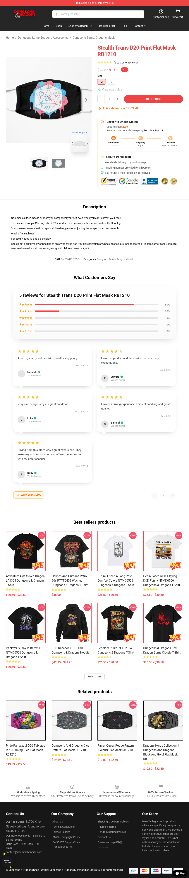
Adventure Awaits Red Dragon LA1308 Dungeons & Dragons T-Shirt (25, 580)
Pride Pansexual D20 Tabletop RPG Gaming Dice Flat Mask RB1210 (25, 750)
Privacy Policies (61, 831)
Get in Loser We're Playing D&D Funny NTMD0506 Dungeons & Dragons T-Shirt (161, 580)
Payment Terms (107, 826)
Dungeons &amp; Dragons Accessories (43, 37)
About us (57, 821)
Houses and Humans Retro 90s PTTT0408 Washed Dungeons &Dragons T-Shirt (70, 580)
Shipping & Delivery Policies (113, 821)
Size (99, 75)
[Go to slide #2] (58, 163)
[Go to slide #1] (39, 163)
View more (94, 676)
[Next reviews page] (172, 495)
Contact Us (104, 837)
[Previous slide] (12, 100)
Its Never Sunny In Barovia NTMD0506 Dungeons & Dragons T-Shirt (23, 652)
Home (10, 37)
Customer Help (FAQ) (110, 842)
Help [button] (182, 873)
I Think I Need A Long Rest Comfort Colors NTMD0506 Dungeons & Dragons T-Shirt (115, 580)
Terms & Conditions (63, 826)
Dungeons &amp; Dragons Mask (94, 37)
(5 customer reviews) (126, 62)
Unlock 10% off (7, 862)
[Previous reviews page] (154, 495)
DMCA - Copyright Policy (66, 837)
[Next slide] (86, 100)
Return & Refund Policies (112, 831)
